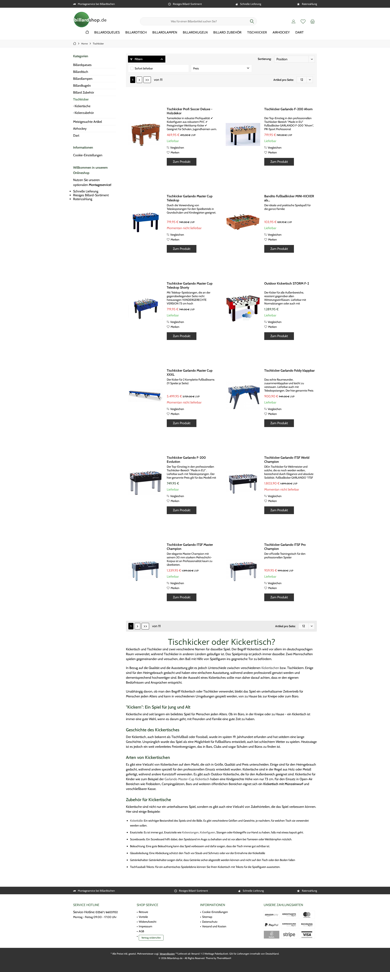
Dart (76, 135)
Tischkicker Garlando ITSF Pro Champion (285, 547)
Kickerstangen (190, 832)
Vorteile (143, 917)
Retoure (143, 912)
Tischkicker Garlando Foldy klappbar (289, 370)
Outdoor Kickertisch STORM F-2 (286, 283)
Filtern (138, 59)
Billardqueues (82, 65)
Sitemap (207, 917)
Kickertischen (270, 668)
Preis (196, 68)
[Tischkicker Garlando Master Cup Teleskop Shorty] (145, 308)
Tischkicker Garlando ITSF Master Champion (190, 547)
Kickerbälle (136, 820)
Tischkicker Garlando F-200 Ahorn (288, 109)
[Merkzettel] (303, 21)
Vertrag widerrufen (151, 937)
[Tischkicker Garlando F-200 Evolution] (145, 483)
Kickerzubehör (84, 113)
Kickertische (82, 106)
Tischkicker (81, 99)
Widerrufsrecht (147, 921)
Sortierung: (264, 59)
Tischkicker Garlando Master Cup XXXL (189, 373)
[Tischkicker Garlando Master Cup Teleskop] (145, 221)
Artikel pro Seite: (283, 80)
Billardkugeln (82, 85)
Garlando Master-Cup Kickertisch (187, 779)
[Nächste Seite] (139, 80)
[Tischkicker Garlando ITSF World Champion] (243, 483)
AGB (141, 931)
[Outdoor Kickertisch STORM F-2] (243, 308)
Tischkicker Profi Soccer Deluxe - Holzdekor (189, 111)
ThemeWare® (224, 958)
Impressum (145, 926)
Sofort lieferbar (144, 68)
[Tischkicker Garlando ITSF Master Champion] (145, 570)
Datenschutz (210, 921)
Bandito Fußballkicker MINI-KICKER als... (289, 198)
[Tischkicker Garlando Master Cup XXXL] (145, 395)
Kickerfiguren (207, 832)
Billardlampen (82, 79)
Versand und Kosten (214, 926)
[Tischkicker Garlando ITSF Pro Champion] (243, 570)
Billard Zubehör (83, 92)
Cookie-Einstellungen (87, 155)
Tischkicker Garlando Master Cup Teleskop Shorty (189, 285)
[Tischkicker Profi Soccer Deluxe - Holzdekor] (145, 134)
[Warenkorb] (312, 21)
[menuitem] (312, 21)
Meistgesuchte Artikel (87, 122)
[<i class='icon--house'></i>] (87, 32)
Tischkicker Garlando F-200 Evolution (186, 460)
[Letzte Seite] (147, 80)
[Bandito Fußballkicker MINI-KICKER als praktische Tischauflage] (243, 221)
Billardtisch (80, 72)
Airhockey (80, 129)
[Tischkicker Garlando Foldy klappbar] (243, 395)
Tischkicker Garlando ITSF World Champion (286, 460)
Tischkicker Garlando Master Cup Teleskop (189, 198)
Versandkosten (167, 953)
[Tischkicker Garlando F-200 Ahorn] (243, 134)
